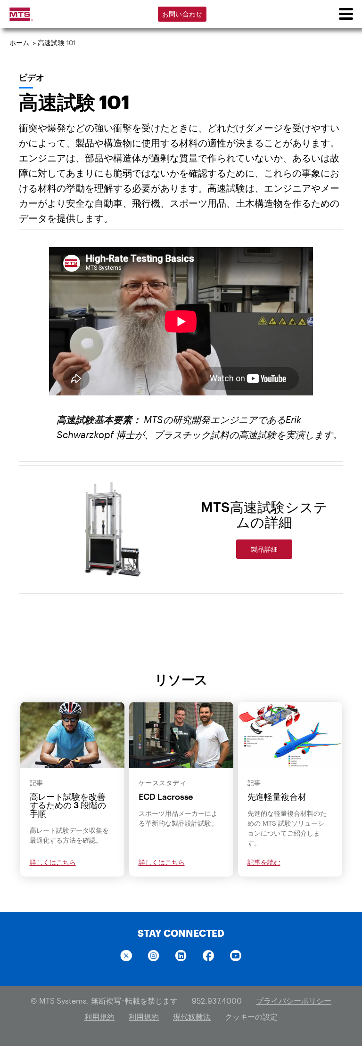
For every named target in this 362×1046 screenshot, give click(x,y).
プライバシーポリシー (293, 1000)
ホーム (19, 43)
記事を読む (263, 862)
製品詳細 (264, 549)
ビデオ (31, 77)
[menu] (345, 14)
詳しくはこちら (53, 862)
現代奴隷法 (192, 1016)
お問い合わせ (182, 14)
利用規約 (99, 1016)
